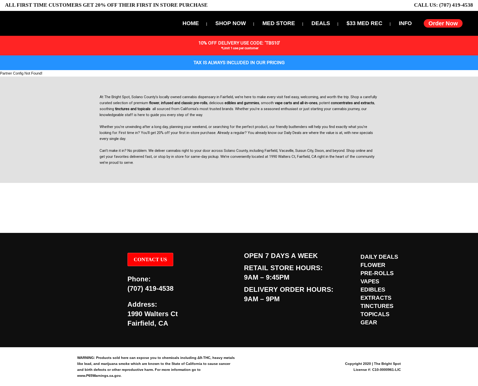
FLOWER (372, 265)
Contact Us (150, 259)
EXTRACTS (375, 298)
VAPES (369, 281)
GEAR (368, 322)
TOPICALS (374, 314)
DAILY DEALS (379, 257)
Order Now (443, 23)
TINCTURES (376, 306)
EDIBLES (372, 289)
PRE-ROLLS (377, 273)
